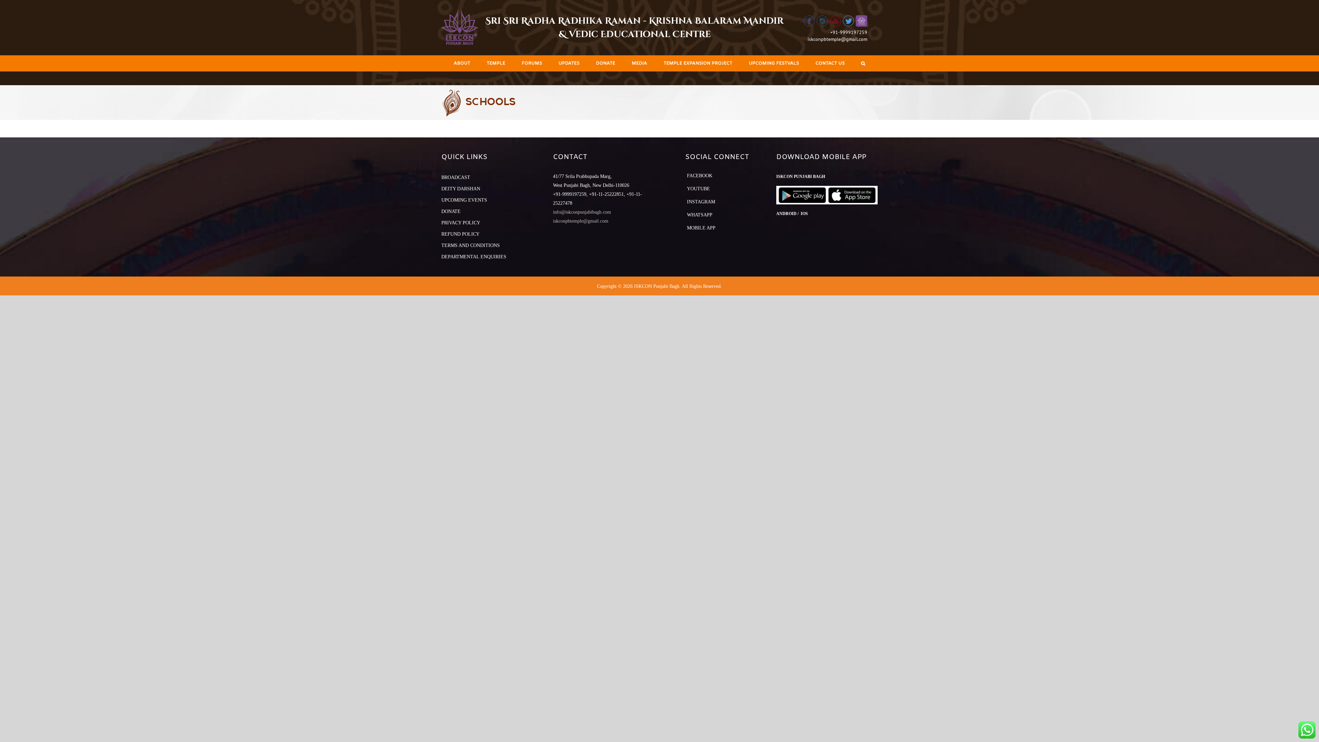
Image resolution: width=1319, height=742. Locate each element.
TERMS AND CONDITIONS (470, 245)
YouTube (698, 188)
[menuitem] (462, 63)
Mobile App (701, 228)
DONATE (451, 211)
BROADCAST (455, 177)
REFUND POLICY (460, 234)
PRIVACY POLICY (460, 222)
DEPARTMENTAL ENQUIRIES (473, 256)
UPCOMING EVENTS (464, 200)
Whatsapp (699, 214)
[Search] (863, 63)
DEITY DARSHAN (460, 188)
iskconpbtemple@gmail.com (837, 39)
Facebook (699, 175)
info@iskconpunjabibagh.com (582, 212)
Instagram (701, 201)
